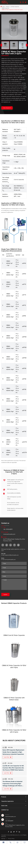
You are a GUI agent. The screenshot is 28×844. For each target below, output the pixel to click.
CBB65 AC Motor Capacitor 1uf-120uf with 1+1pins (14, 666)
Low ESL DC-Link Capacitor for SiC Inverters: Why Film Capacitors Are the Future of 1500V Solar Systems (13, 768)
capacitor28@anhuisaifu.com (12, 555)
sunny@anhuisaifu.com (10, 559)
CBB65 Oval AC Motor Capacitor (14, 635)
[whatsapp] (17, 842)
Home (3, 6)
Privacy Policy (11, 838)
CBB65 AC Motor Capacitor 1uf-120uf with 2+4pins (14, 731)
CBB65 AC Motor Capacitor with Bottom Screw (14, 699)
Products (7, 6)
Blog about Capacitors (14, 740)
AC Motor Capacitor (15, 6)
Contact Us (4, 810)
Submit (5, 594)
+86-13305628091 (8, 529)
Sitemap (3, 838)
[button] (1, 45)
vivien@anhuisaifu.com (9, 534)
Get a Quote (6, 108)
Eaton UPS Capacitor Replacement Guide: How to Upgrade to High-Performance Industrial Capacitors (13, 752)
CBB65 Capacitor (5, 8)
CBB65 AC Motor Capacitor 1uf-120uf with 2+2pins (12, 9)
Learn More (7, 757)
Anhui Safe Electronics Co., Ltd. (14, 835)
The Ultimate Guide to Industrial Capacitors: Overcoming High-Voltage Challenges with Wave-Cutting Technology (12, 784)
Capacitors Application (7, 801)
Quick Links (4, 805)
